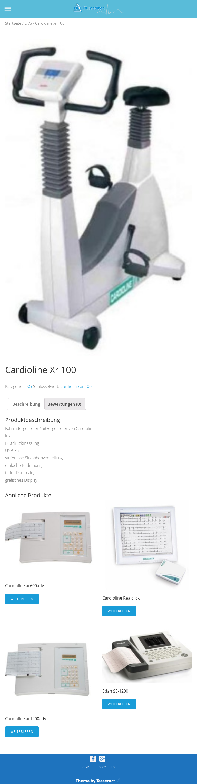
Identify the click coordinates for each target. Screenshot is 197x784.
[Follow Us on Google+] (102, 759)
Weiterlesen (22, 599)
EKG (28, 23)
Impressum (105, 766)
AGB (85, 766)
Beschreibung (26, 404)
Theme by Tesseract (95, 781)
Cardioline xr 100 (76, 386)
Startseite (13, 23)
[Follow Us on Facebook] (93, 759)
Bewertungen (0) (64, 404)
